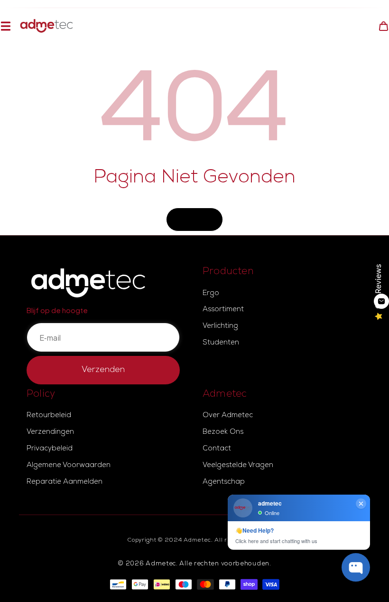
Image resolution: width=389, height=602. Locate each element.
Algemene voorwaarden (69, 465)
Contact (217, 449)
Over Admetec (228, 415)
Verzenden (103, 370)
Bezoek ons (223, 432)
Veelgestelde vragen (238, 465)
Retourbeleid (49, 415)
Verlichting (220, 326)
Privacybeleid (50, 449)
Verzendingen (50, 432)
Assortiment (223, 309)
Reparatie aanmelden (64, 482)
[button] (5, 25)
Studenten (221, 343)
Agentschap (224, 482)
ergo (211, 293)
